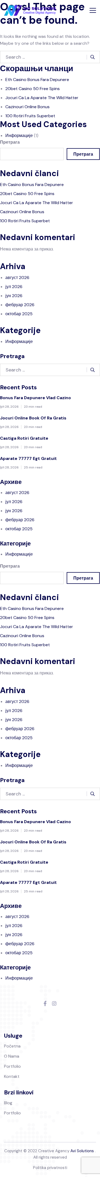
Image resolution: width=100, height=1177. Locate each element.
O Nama (11, 1056)
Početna (12, 1046)
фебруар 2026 (19, 305)
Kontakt (11, 1076)
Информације (19, 135)
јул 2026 (13, 286)
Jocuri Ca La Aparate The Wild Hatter (41, 97)
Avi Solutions (82, 1151)
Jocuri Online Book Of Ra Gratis (33, 418)
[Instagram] (54, 1004)
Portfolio (12, 1066)
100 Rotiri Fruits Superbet (30, 116)
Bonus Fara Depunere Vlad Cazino (35, 398)
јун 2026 (13, 295)
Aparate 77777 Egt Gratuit (28, 458)
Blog (8, 1103)
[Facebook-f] (45, 1004)
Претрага (10, 142)
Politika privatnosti (50, 1167)
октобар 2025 (19, 314)
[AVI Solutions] (30, 10)
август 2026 (17, 277)
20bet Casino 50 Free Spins (32, 88)
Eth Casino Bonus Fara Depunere (37, 79)
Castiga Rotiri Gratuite (24, 438)
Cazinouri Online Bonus (27, 107)
